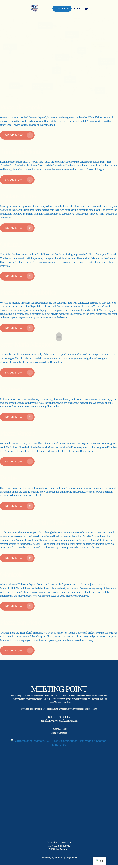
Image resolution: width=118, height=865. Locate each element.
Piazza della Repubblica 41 (55, 695)
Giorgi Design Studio (68, 857)
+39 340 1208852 (61, 716)
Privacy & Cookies (59, 729)
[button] (81, 8)
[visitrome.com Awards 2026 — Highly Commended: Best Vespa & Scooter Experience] (59, 787)
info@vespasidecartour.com (62, 720)
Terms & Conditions (59, 733)
